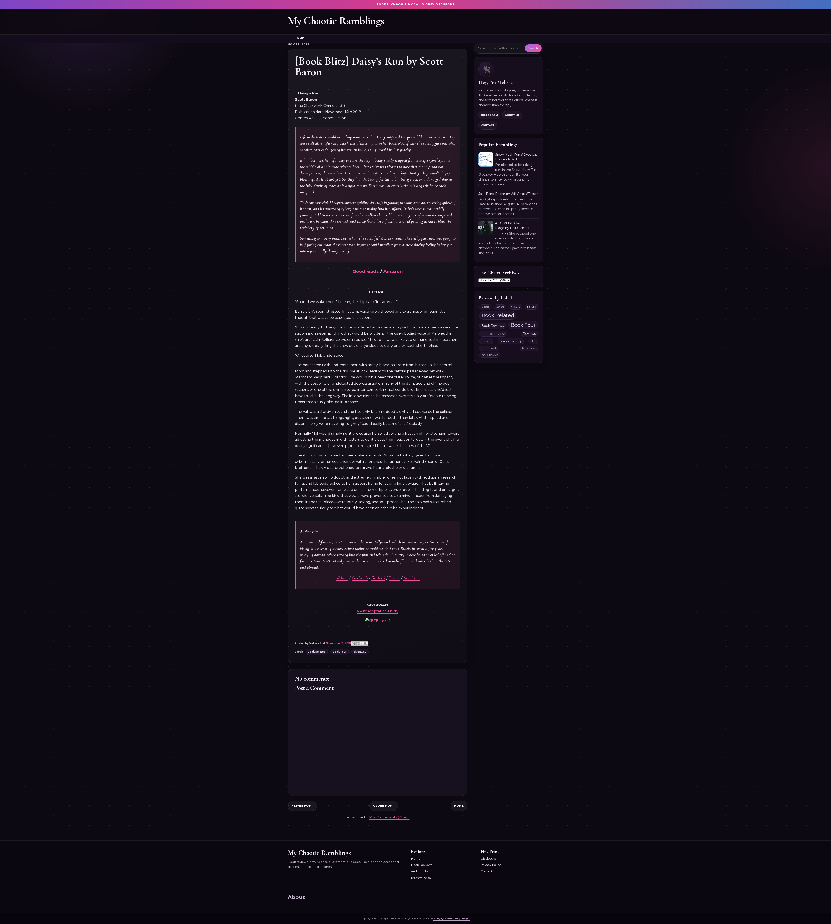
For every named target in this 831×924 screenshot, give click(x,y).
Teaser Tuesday (511, 341)
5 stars (531, 306)
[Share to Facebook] (366, 643)
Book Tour (339, 651)
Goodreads (366, 271)
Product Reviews (493, 333)
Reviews (529, 334)
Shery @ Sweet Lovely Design (451, 918)
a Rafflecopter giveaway (377, 611)
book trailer (529, 347)
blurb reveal (489, 347)
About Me (512, 115)
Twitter (394, 578)
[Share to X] (361, 643)
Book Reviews (493, 326)
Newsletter (411, 578)
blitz (533, 341)
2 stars (485, 306)
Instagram (489, 115)
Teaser (486, 341)
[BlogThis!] (357, 643)
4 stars (515, 306)
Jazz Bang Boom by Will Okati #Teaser (508, 194)
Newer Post (302, 805)
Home (299, 38)
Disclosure (488, 858)
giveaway (360, 651)
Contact (487, 125)
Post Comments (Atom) (389, 817)
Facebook (378, 578)
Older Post (384, 805)
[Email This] (353, 643)
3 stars (500, 306)
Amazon (393, 271)
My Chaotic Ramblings (336, 20)
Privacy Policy (491, 864)
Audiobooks (419, 871)
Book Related (316, 651)
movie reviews (490, 354)
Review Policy (421, 877)
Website (342, 578)
